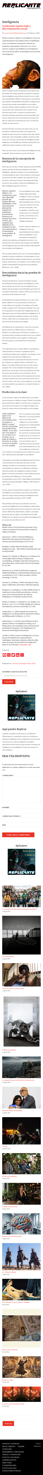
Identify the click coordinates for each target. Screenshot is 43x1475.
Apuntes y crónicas (10, 1444)
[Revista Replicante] (21, 6)
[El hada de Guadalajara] (21, 1164)
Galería (21, 1446)
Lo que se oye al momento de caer (13, 1404)
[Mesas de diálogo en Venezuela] (21, 1098)
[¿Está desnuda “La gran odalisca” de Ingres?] (21, 1290)
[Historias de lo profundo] (21, 1328)
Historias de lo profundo (10, 1350)
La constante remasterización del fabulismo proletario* (19, 909)
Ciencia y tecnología (19, 663)
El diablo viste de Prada (9, 1206)
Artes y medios (8, 1446)
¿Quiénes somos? (9, 1460)
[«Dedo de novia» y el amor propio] (21, 975)
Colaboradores (9, 1465)
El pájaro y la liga (7, 1380)
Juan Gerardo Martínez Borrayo (15, 33)
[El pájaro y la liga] (21, 1367)
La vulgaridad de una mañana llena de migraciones (18, 1080)
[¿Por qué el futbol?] (21, 935)
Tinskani (5, 1146)
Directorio (7, 1463)
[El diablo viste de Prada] (21, 1194)
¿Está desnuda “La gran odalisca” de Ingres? (16, 1302)
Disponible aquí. (25, 645)
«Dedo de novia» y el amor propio (13, 988)
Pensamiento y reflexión (13, 1452)
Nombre (6, 807)
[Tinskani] (21, 1131)
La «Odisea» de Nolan (9, 1272)
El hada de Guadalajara (9, 1176)
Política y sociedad (10, 1457)
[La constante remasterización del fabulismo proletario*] (21, 897)
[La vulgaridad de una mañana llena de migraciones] (21, 1068)
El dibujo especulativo (9, 1050)
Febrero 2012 (31, 663)
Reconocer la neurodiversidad (11, 1236)
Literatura (7, 1449)
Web (4, 825)
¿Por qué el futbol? (8, 956)
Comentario (8, 775)
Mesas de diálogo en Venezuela (12, 1110)
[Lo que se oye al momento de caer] (21, 1395)
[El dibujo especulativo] (21, 1022)
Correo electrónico (11, 816)
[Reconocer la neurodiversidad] (21, 1224)
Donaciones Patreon (11, 1471)
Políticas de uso (9, 1468)
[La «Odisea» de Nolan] (21, 1257)
